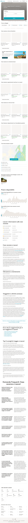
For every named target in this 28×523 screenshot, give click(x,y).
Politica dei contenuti (10, 521)
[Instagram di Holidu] (12, 519)
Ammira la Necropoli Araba (8, 333)
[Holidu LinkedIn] (14, 519)
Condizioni (19, 520)
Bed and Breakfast (4, 25)
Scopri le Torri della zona (7, 334)
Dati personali (22, 520)
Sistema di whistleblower (17, 521)
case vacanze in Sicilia (18, 303)
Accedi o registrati (5, 57)
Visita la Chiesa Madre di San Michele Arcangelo (11, 331)
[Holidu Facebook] (15, 519)
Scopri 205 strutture (14, 159)
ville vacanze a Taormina (6, 363)
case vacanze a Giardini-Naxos (19, 250)
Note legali (16, 520)
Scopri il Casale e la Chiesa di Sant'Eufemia (10, 332)
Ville (9, 25)
